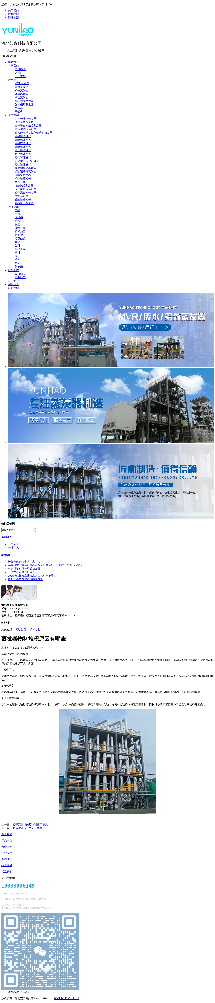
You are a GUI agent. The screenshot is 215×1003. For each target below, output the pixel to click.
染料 (17, 245)
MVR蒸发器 (22, 83)
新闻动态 (13, 270)
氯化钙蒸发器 (23, 153)
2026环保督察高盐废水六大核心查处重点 (32, 575)
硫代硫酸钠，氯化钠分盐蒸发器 (33, 132)
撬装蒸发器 (21, 97)
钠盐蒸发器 (21, 196)
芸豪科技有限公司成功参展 (24, 568)
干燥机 (19, 111)
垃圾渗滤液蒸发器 (25, 129)
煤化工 (19, 242)
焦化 (17, 263)
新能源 (19, 266)
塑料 (17, 252)
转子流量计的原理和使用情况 (30, 824)
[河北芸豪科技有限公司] (17, 35)
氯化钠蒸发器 (23, 164)
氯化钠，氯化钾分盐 (27, 161)
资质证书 (20, 72)
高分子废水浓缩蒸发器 (28, 125)
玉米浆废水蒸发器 (25, 189)
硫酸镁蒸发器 (23, 143)
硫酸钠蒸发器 (23, 146)
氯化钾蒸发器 (23, 157)
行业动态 (20, 277)
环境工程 (20, 228)
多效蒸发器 (21, 90)
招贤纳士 (13, 284)
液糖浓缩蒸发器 (24, 185)
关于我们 (13, 10)
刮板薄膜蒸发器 (24, 101)
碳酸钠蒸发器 (23, 199)
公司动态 (20, 273)
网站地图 (13, 17)
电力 (17, 213)
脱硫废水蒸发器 (24, 203)
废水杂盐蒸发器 (24, 122)
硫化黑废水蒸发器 (25, 192)
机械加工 (20, 231)
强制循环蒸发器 (24, 104)
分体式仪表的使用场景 (21, 572)
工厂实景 (20, 76)
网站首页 (13, 62)
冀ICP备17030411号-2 (66, 998)
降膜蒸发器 (21, 94)
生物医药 (20, 249)
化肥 (17, 224)
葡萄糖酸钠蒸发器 (25, 168)
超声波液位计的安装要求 (27, 828)
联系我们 (13, 14)
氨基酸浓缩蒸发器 (25, 118)
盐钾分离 (20, 182)
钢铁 (17, 220)
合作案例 (13, 115)
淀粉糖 (19, 217)
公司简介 (20, 69)
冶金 (17, 259)
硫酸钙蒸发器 (23, 139)
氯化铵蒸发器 (23, 150)
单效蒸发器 (21, 86)
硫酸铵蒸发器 (23, 136)
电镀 (17, 210)
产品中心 (13, 79)
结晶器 (19, 108)
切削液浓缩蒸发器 (25, 171)
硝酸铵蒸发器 (23, 175)
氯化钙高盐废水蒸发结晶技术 (25, 579)
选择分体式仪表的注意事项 (24, 561)
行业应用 (13, 206)
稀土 (17, 256)
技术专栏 (13, 280)
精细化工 (20, 235)
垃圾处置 (20, 238)
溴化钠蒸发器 (23, 178)
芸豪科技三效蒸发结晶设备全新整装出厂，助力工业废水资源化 (45, 565)
